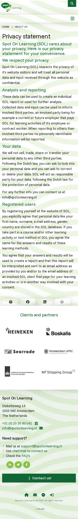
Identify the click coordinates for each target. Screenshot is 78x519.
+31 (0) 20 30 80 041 (17, 423)
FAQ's (26, 456)
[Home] (26, 495)
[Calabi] (39, 507)
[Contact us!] (35, 495)
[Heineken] (19, 330)
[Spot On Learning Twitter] (18, 464)
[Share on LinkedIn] (44, 301)
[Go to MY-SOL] (52, 495)
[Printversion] (10, 301)
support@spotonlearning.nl (41, 446)
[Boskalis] (58, 331)
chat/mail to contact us (29, 451)
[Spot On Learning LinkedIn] (10, 464)
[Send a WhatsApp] (62, 301)
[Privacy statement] (12, 7)
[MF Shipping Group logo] (58, 372)
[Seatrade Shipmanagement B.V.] (19, 351)
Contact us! (41, 478)
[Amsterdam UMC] (58, 351)
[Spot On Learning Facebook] (26, 464)
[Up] (43, 495)
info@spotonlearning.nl (20, 428)
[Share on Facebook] (27, 301)
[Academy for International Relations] (19, 372)
